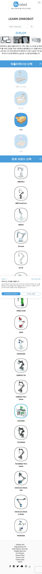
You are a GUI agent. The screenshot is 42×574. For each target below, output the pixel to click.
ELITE (21, 268)
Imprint (20, 562)
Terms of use (20, 557)
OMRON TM (21, 375)
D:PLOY (21, 33)
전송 (21, 151)
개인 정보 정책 (35, 279)
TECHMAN (21, 442)
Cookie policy (20, 559)
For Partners (20, 553)
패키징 (21, 108)
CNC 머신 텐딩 (21, 87)
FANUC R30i (21, 311)
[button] (5, 279)
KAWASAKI (21, 354)
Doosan (21, 246)
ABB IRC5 (21, 182)
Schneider (21, 421)
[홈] (20, 4)
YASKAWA (21, 536)
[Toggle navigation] (39, 2)
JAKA (21, 332)
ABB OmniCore (21, 203)
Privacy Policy (20, 555)
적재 (21, 130)
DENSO (21, 225)
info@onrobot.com (20, 551)
